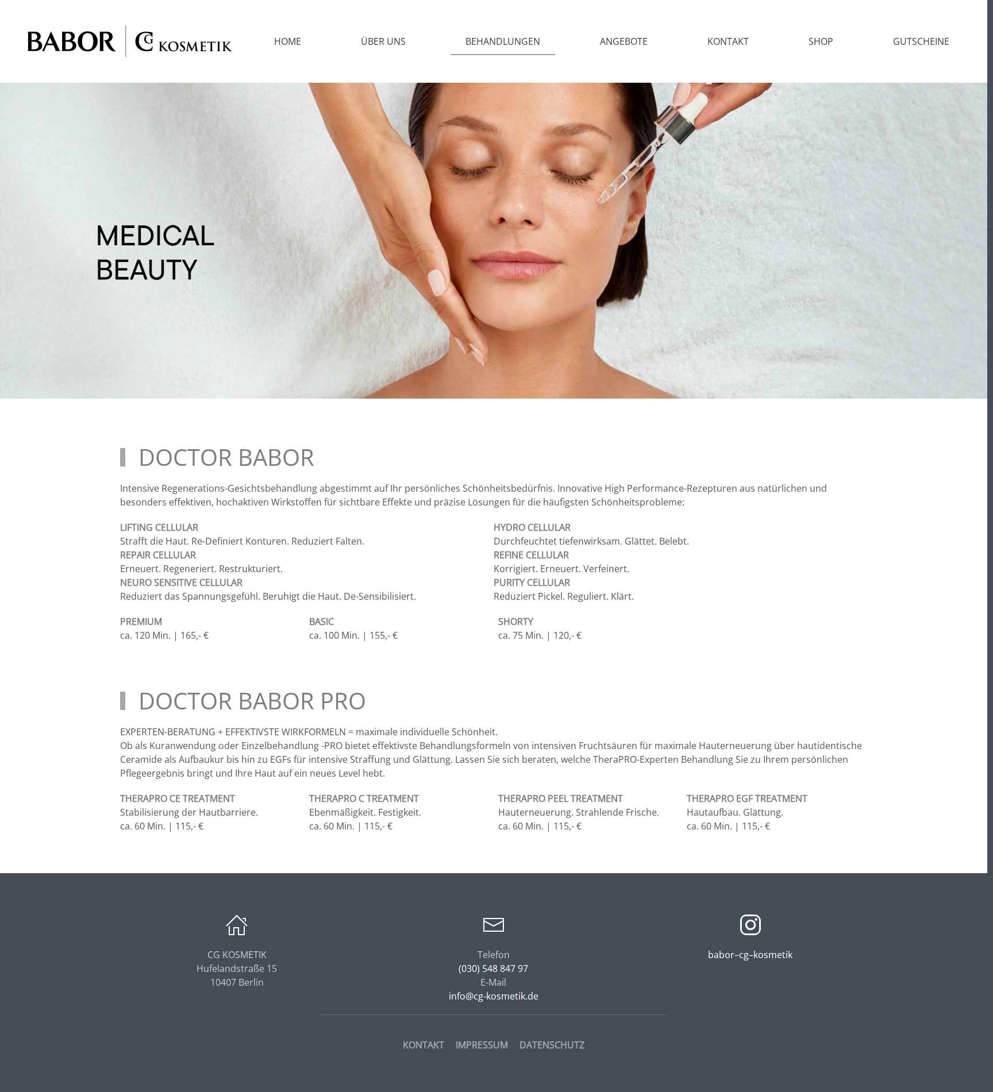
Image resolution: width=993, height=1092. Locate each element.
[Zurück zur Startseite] (129, 41)
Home (287, 41)
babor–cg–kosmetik (750, 954)
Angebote (624, 41)
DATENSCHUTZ (551, 1045)
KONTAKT (423, 1045)
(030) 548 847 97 (493, 968)
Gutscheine (921, 41)
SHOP (821, 41)
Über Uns (383, 41)
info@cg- (493, 996)
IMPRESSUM (482, 1045)
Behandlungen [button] (502, 41)
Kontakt (728, 41)
